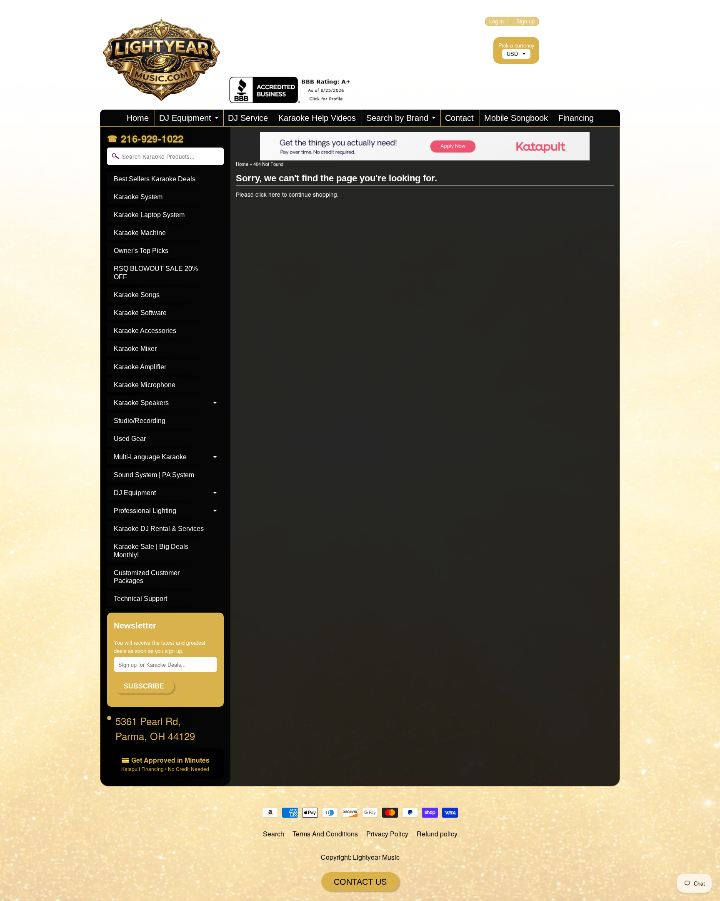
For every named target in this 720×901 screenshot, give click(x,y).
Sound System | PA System (154, 474)
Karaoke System (138, 196)
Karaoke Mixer (135, 348)
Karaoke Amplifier (140, 366)
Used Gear (130, 438)
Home (138, 118)
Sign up (525, 21)
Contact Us (360, 881)
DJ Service (248, 118)
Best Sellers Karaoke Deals (154, 179)
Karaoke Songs (137, 294)
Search (273, 833)
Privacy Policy (387, 833)
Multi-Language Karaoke (150, 457)
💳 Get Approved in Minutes (165, 763)
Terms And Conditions (325, 833)
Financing (576, 118)
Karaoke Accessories (145, 330)
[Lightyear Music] (164, 91)
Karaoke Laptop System (149, 214)
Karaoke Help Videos (317, 118)
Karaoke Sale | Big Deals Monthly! (151, 550)
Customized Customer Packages (147, 576)
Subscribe (144, 686)
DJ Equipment (185, 118)
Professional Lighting (145, 510)
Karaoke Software (140, 312)
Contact (459, 118)
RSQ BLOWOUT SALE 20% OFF (156, 272)
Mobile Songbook (516, 118)
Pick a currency (516, 45)
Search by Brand (397, 118)
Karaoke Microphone (144, 384)
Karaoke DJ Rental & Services (159, 528)
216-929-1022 (152, 138)
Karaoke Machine (140, 232)
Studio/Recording (139, 420)
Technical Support (140, 598)
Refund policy (437, 833)
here (274, 194)
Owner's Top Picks (141, 250)
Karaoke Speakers (141, 402)
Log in (496, 21)
